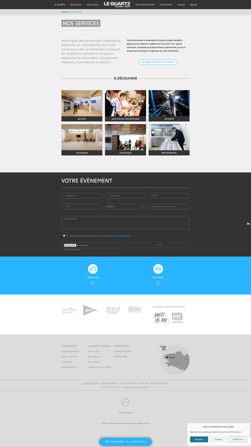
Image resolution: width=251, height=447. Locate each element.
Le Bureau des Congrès (99, 367)
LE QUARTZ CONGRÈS (99, 346)
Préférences (238, 439)
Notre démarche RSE (145, 4)
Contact (181, 4)
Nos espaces (76, 4)
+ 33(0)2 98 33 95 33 (138, 442)
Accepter (199, 439)
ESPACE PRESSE (122, 351)
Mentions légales (117, 423)
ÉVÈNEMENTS (121, 346)
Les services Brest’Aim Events (158, 62)
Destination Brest (70, 351)
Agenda (193, 4)
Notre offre (93, 351)
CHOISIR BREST (69, 346)
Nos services (93, 4)
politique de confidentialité (119, 236)
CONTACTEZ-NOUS (117, 442)
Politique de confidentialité (137, 423)
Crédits (105, 423)
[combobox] (125, 206)
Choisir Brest (166, 4)
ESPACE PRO (120, 356)
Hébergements (68, 367)
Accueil (64, 12)
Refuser (218, 439)
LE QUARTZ (59, 4)
